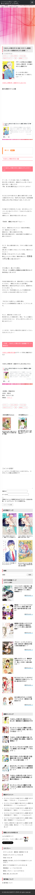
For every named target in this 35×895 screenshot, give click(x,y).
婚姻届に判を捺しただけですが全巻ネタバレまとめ (17, 861)
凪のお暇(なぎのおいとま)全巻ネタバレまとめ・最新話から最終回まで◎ (23, 699)
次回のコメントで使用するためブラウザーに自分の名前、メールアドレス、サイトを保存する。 (17, 500)
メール (5, 494)
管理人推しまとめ (9, 874)
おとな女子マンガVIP (13, 892)
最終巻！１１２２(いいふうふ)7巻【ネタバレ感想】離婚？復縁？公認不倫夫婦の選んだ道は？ (23, 607)
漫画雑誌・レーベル (23, 58)
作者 (15, 58)
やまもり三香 (22, 56)
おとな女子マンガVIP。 (10, 3)
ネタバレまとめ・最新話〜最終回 (14, 852)
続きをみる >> (29, 595)
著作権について (8, 883)
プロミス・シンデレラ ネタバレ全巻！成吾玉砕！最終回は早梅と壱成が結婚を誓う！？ (23, 643)
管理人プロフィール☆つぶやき (13, 871)
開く (12, 150)
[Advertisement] (17, 26)
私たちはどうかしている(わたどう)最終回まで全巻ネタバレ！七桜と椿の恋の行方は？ (23, 679)
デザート (9, 397)
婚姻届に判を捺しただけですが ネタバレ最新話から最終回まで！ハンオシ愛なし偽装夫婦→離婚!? (23, 626)
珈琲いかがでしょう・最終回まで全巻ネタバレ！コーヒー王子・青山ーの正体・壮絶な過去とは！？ (23, 661)
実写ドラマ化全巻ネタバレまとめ (14, 865)
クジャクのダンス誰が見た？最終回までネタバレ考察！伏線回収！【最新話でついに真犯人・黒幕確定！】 (23, 588)
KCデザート (5, 56)
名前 (4, 491)
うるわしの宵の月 (13, 56)
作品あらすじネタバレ (7, 58)
